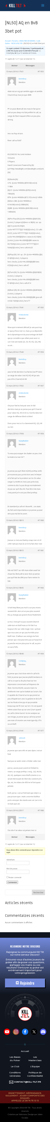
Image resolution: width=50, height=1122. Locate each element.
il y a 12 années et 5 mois (26, 53)
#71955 (41, 307)
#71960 (41, 520)
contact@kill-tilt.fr (27, 1082)
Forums (15, 41)
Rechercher (38, 892)
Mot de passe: (12, 868)
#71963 (41, 588)
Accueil (8, 41)
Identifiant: (11, 860)
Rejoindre (26, 983)
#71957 (41, 386)
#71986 (41, 810)
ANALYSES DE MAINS (27, 41)
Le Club (15, 1066)
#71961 (41, 550)
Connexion (12, 882)
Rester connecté (15, 877)
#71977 (41, 731)
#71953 (41, 71)
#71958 (41, 433)
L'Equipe (35, 1066)
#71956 (41, 352)
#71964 (41, 653)
